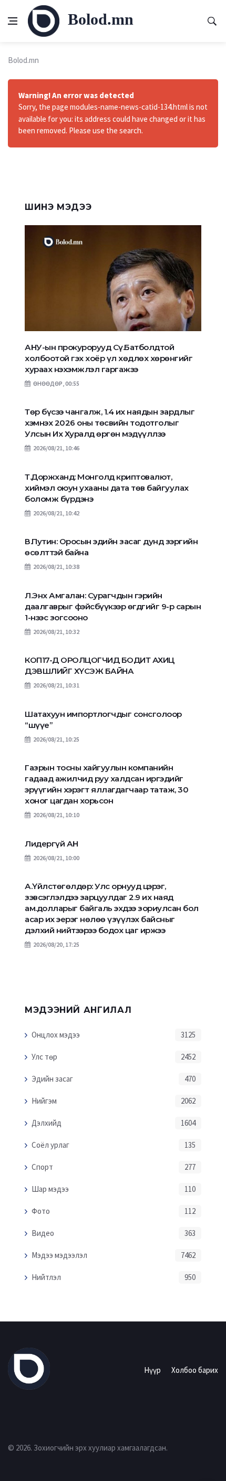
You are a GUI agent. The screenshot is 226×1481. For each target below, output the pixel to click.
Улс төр (44, 1057)
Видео (43, 1233)
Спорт (42, 1167)
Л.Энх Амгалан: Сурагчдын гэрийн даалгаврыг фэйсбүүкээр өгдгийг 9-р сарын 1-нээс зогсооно (113, 606)
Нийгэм (44, 1101)
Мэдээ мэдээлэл (59, 1255)
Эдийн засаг (52, 1079)
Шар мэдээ (50, 1189)
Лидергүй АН (51, 844)
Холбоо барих (194, 1370)
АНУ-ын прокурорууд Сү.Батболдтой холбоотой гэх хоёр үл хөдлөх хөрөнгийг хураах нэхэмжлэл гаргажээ (108, 358)
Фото (41, 1211)
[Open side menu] (12, 21)
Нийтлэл (46, 1277)
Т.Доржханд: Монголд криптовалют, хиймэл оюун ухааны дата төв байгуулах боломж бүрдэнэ (107, 488)
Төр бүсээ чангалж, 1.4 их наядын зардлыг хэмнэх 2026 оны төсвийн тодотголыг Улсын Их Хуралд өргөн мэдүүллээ (109, 423)
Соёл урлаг (50, 1145)
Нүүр (152, 1370)
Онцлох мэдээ (56, 1035)
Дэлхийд (46, 1123)
